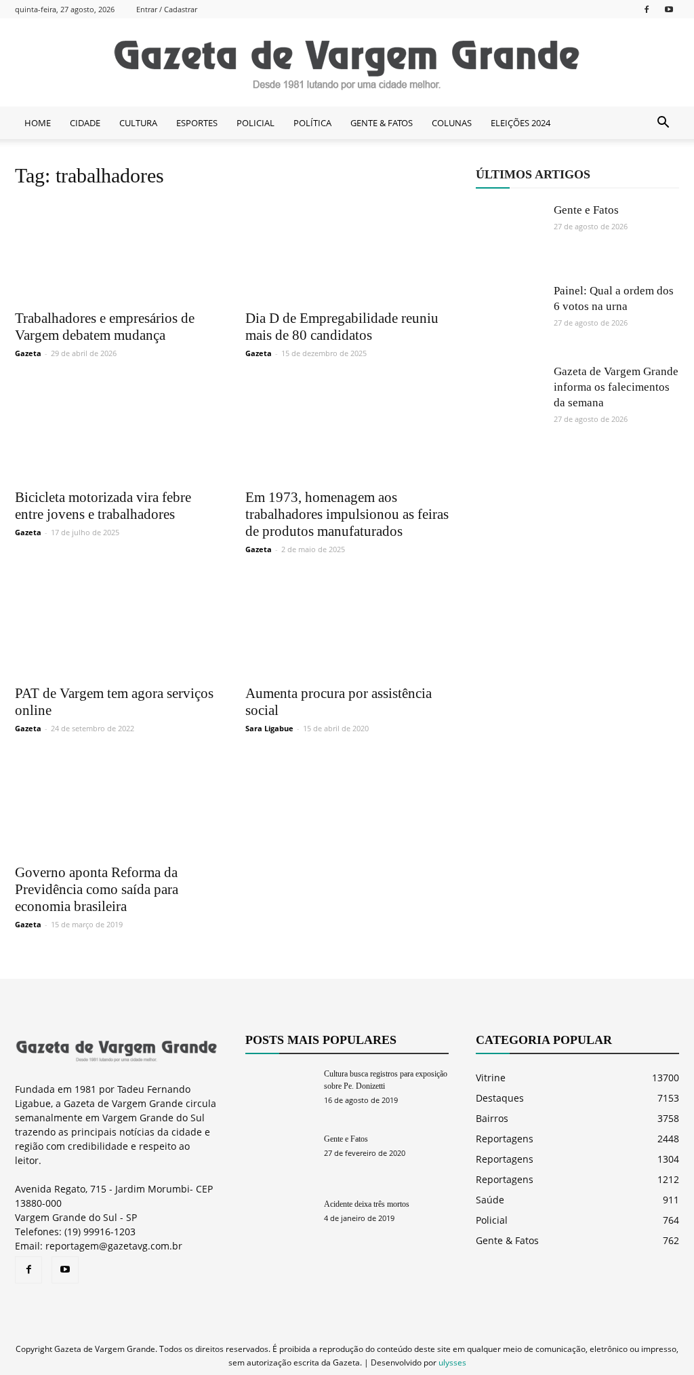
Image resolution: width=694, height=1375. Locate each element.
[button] (663, 122)
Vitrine (491, 1077)
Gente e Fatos (586, 210)
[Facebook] (646, 9)
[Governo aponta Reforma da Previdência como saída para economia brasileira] (116, 805)
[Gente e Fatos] (510, 236)
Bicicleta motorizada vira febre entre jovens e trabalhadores (103, 505)
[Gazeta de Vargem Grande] (347, 63)
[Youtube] (669, 9)
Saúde (490, 1199)
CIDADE (85, 123)
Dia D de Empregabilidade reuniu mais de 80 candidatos (341, 326)
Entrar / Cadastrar (166, 9)
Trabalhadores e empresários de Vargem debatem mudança (105, 326)
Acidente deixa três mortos (366, 1204)
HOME (37, 123)
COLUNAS (452, 123)
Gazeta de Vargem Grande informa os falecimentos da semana (616, 387)
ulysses (452, 1362)
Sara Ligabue (269, 728)
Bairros (492, 1118)
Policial (492, 1220)
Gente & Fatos (507, 1240)
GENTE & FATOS (381, 123)
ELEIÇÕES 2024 (520, 123)
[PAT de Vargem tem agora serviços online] (116, 626)
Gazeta (28, 353)
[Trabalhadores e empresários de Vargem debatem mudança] (116, 251)
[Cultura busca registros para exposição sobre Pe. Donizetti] (279, 1091)
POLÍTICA (312, 123)
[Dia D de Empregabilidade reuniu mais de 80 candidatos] (347, 251)
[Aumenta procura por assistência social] (347, 626)
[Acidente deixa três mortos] (279, 1221)
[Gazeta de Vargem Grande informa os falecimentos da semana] (510, 397)
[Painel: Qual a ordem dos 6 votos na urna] (510, 317)
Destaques (500, 1097)
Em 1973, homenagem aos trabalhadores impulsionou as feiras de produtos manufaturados (347, 514)
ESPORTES (197, 123)
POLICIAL (255, 123)
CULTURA (138, 123)
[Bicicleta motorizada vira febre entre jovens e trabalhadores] (116, 430)
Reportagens (504, 1138)
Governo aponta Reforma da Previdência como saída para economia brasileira (96, 889)
